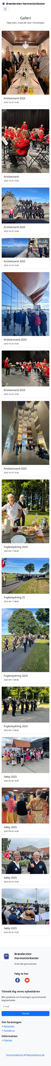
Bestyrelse (9, 1026)
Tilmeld (25, 1013)
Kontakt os (9, 1030)
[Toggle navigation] (5, 9)
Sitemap (8, 1040)
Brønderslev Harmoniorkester (25, 3)
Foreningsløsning (14, 1055)
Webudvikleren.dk (35, 1055)
